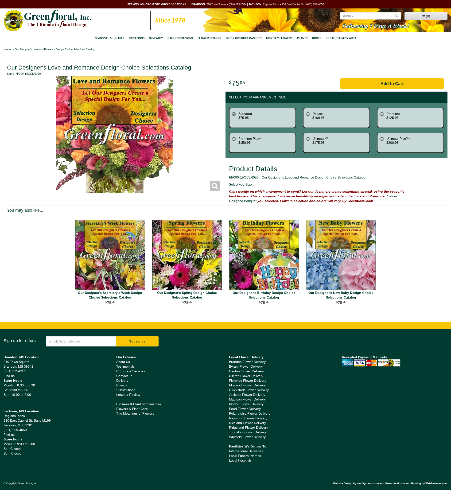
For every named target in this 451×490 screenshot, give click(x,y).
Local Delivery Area (341, 38)
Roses (316, 38)
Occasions (136, 38)
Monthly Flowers (279, 38)
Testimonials (125, 366)
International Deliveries (246, 451)
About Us (123, 362)
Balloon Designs (180, 38)
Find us (9, 376)
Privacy (121, 385)
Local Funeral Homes (245, 456)
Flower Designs (209, 38)
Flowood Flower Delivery (247, 385)
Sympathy (156, 38)
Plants (302, 38)
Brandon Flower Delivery (247, 362)
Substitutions (125, 390)
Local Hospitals (240, 460)
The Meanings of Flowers (135, 413)
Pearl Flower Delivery (245, 409)
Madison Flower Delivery (247, 399)
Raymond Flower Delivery (248, 418)
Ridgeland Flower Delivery (248, 427)
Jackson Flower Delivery (247, 395)
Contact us (124, 376)
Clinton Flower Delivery (246, 376)
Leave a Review (128, 395)
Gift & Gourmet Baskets (243, 38)
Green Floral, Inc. (47, 20)
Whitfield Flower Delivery (247, 437)
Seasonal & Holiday (109, 38)
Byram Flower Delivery (246, 366)
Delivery (122, 380)
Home (7, 49)
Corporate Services (130, 371)
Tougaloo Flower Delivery (248, 432)
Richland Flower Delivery (247, 423)
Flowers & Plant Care (132, 409)
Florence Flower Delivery (247, 380)
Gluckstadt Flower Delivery (249, 390)
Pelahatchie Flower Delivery (249, 413)
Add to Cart (392, 83)
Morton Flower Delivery (246, 404)
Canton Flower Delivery (246, 371)
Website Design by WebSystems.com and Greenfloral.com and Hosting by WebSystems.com (390, 483)
